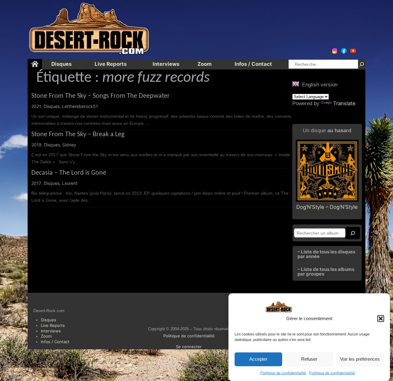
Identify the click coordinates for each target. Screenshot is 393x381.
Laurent (69, 183)
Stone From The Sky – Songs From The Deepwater (100, 96)
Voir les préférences (360, 359)
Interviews (51, 330)
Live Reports (53, 325)
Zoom (46, 336)
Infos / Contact (55, 341)
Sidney (69, 144)
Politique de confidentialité (283, 373)
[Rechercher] (361, 64)
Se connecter (189, 346)
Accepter (258, 359)
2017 (36, 183)
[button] (381, 319)
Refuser (309, 359)
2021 (36, 106)
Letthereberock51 (80, 106)
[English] (295, 83)
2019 (36, 144)
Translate (344, 103)
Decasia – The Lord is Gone (68, 173)
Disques (52, 106)
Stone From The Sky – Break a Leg (77, 134)
